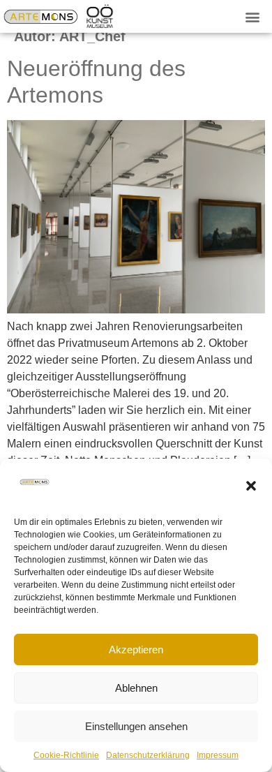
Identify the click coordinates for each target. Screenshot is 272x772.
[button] (251, 486)
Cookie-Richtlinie (66, 755)
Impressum (218, 755)
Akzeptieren (136, 649)
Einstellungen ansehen (136, 726)
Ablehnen (136, 688)
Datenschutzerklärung (148, 755)
